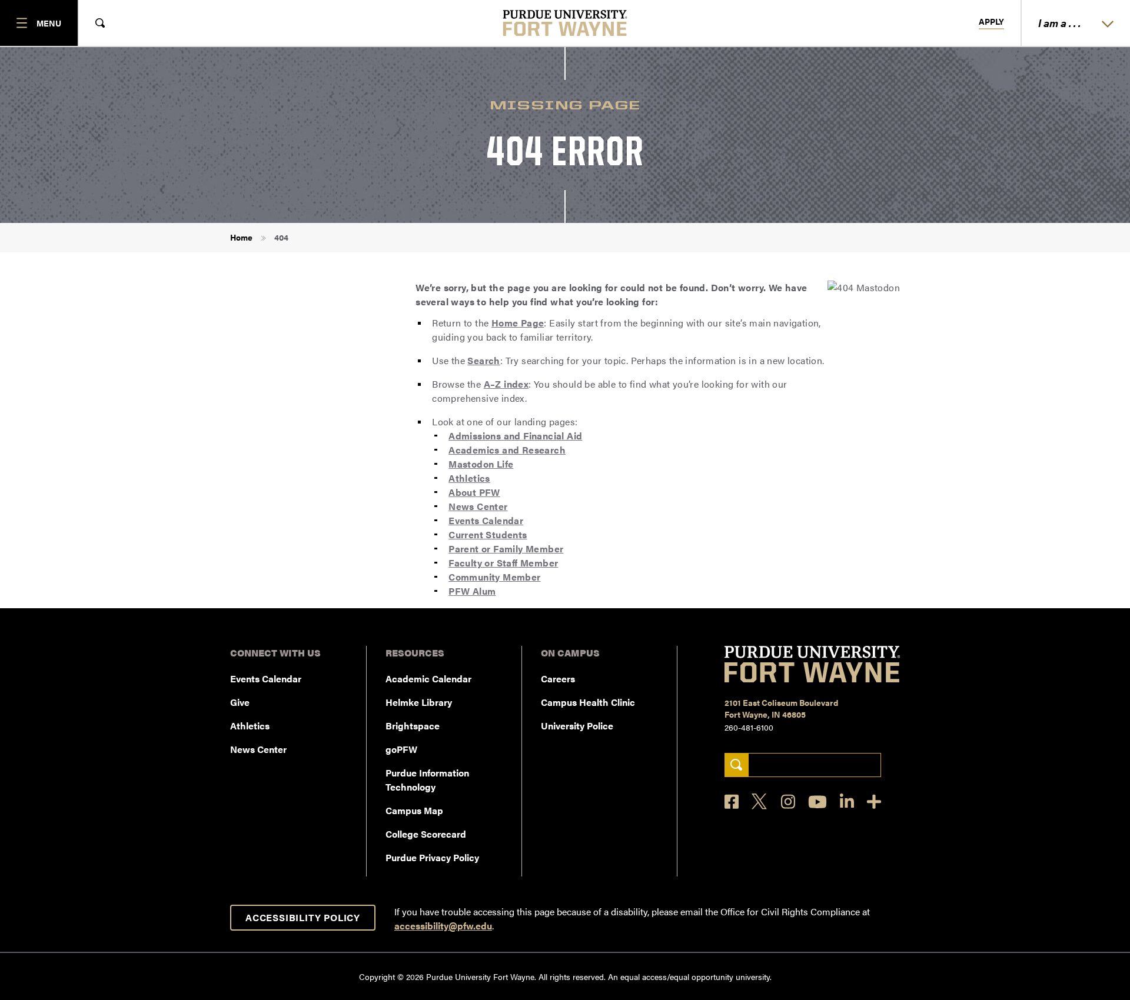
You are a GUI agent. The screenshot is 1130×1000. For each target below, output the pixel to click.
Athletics (469, 478)
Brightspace (412, 725)
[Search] (736, 765)
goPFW (401, 749)
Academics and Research (507, 449)
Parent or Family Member (505, 548)
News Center (477, 506)
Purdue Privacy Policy (432, 857)
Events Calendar (485, 520)
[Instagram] (788, 801)
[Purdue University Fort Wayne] (565, 23)
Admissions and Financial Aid (515, 435)
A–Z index (506, 384)
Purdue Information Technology (427, 780)
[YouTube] (817, 802)
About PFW (474, 492)
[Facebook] (731, 801)
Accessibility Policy (302, 917)
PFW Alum (472, 591)
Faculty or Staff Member (503, 562)
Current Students (487, 534)
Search (483, 360)
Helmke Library (418, 702)
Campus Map (414, 810)
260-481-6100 (748, 727)
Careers (558, 678)
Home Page (517, 322)
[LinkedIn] (847, 801)
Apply (991, 21)
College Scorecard (425, 834)
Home (241, 237)
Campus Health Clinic (588, 702)
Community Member (494, 577)
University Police (577, 725)
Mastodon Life (480, 464)
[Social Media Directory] (874, 801)
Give (240, 702)
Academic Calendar (428, 678)
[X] (760, 802)
